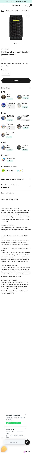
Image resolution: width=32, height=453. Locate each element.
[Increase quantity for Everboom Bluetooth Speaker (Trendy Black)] (8, 74)
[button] (28, 452)
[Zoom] (28, 15)
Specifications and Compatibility (12, 179)
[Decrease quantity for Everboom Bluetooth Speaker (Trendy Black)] (2, 74)
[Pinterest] (12, 199)
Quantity (4, 70)
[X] (10, 199)
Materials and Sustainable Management (10, 186)
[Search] (26, 6)
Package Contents (7, 193)
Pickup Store (5, 88)
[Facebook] (7, 199)
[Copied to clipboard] (17, 199)
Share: (3, 199)
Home (2, 10)
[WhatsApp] (15, 199)
